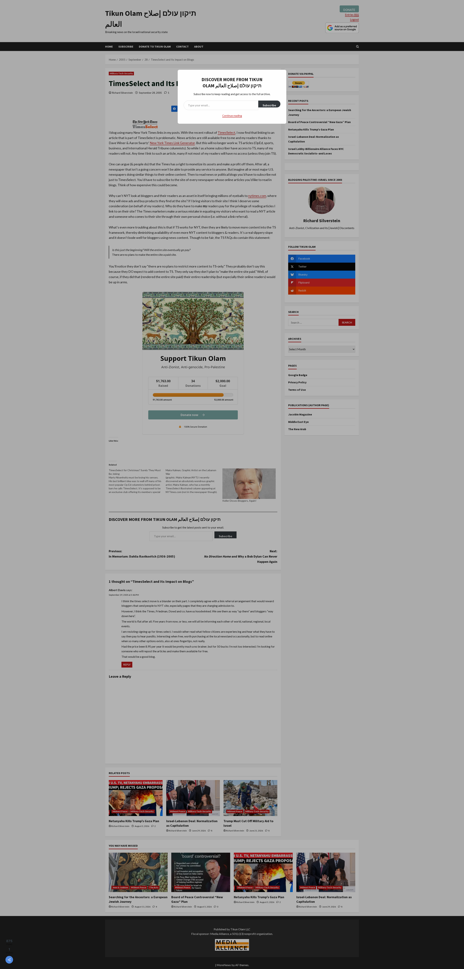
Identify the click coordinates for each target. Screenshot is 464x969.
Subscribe (269, 105)
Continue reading (232, 115)
